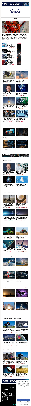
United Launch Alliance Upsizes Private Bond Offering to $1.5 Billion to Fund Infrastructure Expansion (21, 312)
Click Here (20, 404)
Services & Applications (12, 395)
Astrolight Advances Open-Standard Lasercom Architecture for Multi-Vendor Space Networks (21, 361)
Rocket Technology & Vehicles (9, 220)
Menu (16, 18)
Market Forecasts (8, 363)
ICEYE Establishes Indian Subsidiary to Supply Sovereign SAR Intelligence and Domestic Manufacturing (11, 56)
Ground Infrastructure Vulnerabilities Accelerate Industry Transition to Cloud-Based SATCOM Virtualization (8, 236)
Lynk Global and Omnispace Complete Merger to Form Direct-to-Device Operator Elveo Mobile (9, 374)
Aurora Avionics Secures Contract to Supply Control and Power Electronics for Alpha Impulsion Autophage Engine (9, 218)
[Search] (18, 15)
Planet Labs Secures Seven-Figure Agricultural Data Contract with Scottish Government (21, 374)
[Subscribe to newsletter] (15, 15)
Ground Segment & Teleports (9, 150)
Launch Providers (7, 41)
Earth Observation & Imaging (22, 95)
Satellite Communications (22, 363)
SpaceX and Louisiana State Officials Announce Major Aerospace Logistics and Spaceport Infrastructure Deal (8, 299)
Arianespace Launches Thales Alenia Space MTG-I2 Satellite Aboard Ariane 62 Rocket (21, 93)
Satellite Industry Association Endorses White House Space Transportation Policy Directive (9, 268)
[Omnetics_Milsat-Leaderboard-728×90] (15, 156)
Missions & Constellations (10, 53)
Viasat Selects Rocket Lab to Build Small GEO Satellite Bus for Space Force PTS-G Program (9, 249)
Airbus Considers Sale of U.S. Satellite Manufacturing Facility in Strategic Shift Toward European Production (8, 80)
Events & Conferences (8, 188)
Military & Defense (21, 121)
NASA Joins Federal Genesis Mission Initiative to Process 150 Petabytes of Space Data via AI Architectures (8, 343)
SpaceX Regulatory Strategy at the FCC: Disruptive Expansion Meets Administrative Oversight (21, 281)
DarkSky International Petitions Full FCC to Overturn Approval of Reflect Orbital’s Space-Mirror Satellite (21, 268)
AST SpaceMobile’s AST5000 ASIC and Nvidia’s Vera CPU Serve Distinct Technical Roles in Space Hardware (21, 204)
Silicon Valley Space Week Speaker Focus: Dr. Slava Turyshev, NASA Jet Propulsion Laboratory (8, 172)
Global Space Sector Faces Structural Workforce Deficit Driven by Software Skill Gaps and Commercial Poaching (11, 45)
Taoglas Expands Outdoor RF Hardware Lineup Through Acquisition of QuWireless (21, 185)
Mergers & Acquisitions (9, 376)
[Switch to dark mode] (13, 15)
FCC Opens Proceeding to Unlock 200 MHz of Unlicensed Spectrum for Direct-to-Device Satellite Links (8, 281)
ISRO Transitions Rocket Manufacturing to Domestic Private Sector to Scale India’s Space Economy (8, 312)
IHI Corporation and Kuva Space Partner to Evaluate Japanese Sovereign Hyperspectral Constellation (21, 343)
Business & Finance (12, 47)
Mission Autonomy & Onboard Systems (23, 207)
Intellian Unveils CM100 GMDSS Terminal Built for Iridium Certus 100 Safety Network (22, 330)
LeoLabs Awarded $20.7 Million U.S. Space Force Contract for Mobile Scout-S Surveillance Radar (22, 119)
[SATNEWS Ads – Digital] (15, 5)
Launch (19, 82)
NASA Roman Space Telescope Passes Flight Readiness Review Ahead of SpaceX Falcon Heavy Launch (21, 299)
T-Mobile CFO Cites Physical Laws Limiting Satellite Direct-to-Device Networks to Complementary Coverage (8, 361)
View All (26, 256)
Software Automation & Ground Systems (23, 345)
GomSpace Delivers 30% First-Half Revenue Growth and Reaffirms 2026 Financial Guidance (21, 172)
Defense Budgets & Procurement (9, 138)
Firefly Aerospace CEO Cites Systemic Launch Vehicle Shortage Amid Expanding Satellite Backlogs (21, 80)
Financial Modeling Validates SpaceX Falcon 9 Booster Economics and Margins (8, 106)
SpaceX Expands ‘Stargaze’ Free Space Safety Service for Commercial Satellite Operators (21, 218)
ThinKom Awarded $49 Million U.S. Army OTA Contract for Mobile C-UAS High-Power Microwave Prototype (21, 236)
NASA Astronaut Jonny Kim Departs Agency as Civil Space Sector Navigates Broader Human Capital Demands (9, 119)
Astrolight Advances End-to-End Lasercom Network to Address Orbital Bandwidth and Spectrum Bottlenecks (8, 330)
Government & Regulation (9, 121)
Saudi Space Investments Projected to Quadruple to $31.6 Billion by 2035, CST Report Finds (21, 106)
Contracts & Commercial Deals (23, 251)
